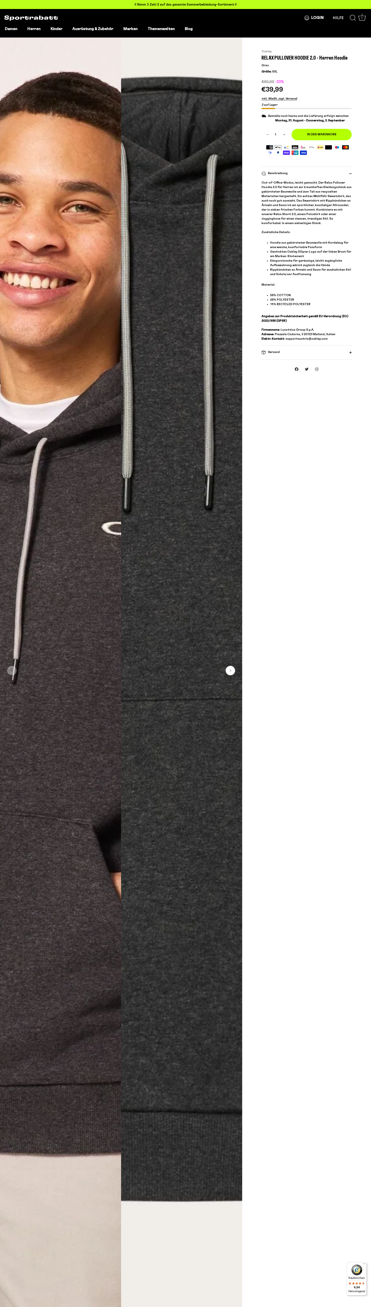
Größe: (266, 71)
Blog (189, 29)
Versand (273, 352)
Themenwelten (161, 29)
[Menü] (364, 1264)
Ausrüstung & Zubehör (92, 29)
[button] (12, 670)
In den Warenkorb (321, 134)
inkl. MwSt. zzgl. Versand (279, 98)
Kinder (56, 29)
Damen (11, 29)
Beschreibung (277, 173)
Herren (34, 29)
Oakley (267, 51)
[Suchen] (352, 18)
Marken (130, 29)
